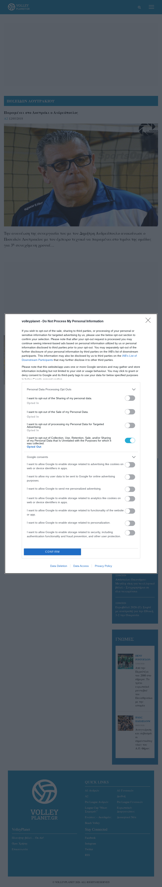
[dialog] (81, 443)
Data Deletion (58, 565)
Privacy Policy (103, 565)
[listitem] (81, 389)
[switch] (130, 398)
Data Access (81, 565)
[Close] (149, 321)
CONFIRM (52, 551)
